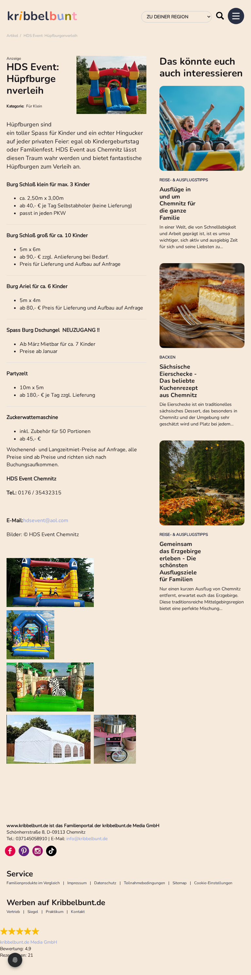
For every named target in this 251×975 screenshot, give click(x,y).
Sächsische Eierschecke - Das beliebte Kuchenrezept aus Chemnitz (178, 381)
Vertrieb (13, 911)
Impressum (77, 883)
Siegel (32, 911)
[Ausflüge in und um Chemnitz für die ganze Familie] (201, 128)
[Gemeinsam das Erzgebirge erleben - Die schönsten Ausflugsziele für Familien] (201, 482)
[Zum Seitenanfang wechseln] (237, 945)
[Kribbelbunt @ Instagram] (37, 851)
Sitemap (180, 883)
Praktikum (54, 911)
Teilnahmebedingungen (144, 883)
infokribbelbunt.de (87, 839)
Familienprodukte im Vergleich (33, 883)
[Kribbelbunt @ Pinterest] (24, 851)
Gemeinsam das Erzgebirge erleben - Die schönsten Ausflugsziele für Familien (180, 561)
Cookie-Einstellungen (213, 883)
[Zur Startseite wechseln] (49, 17)
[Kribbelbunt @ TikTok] (51, 851)
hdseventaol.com (45, 520)
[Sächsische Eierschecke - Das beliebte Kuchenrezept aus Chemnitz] (201, 305)
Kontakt (78, 911)
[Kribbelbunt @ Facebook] (10, 851)
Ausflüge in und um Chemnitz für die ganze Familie (177, 203)
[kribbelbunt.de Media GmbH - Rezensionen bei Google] (28, 931)
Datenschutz (105, 883)
